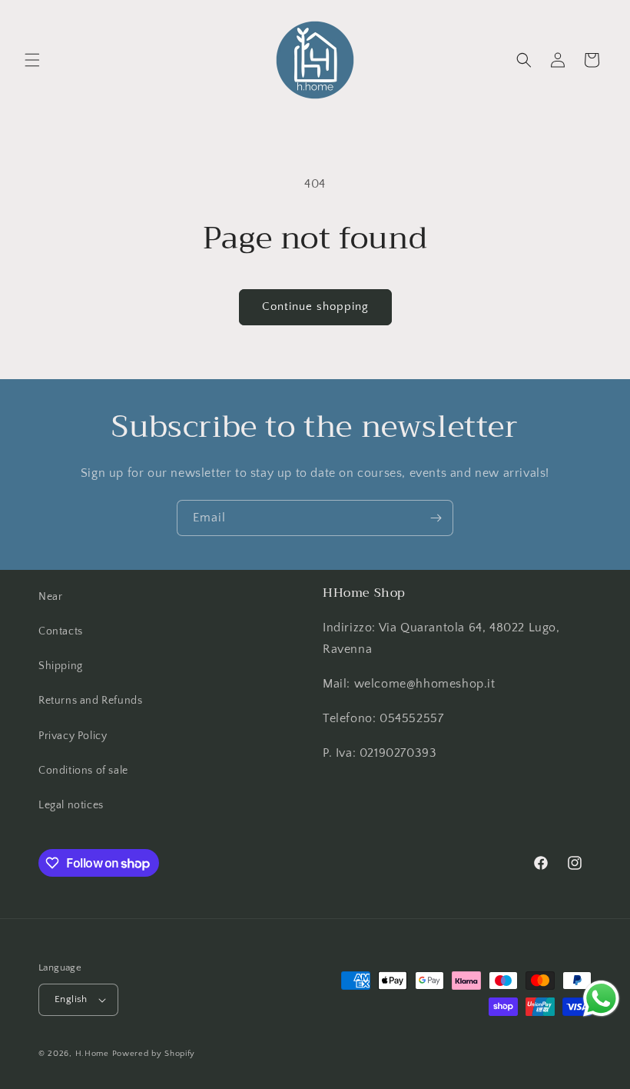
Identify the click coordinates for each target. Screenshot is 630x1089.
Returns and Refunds (90, 700)
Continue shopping (315, 306)
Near (50, 597)
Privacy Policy (72, 736)
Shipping (60, 666)
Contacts (60, 631)
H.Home (92, 1053)
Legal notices (71, 805)
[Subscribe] (436, 518)
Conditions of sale (83, 770)
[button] (32, 60)
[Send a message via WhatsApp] (601, 998)
